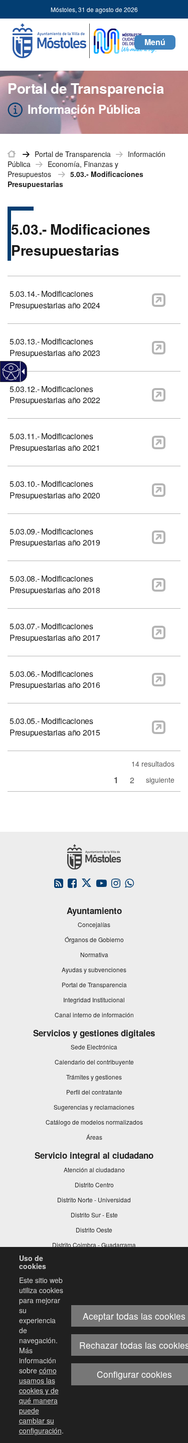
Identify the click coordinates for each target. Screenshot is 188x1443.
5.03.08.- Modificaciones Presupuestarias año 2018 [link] (55, 584)
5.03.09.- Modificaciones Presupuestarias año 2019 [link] (55, 537)
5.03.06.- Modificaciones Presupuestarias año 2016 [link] (55, 679)
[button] (154, 42)
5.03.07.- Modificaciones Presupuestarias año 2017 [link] (55, 632)
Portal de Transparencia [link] (73, 154)
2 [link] (132, 780)
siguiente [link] (160, 780)
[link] (11, 372)
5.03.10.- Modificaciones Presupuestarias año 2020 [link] (55, 489)
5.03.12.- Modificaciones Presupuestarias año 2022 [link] (55, 395)
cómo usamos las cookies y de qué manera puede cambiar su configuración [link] (40, 1400)
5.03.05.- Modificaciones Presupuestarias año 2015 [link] (55, 726)
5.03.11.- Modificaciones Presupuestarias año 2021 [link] (55, 442)
